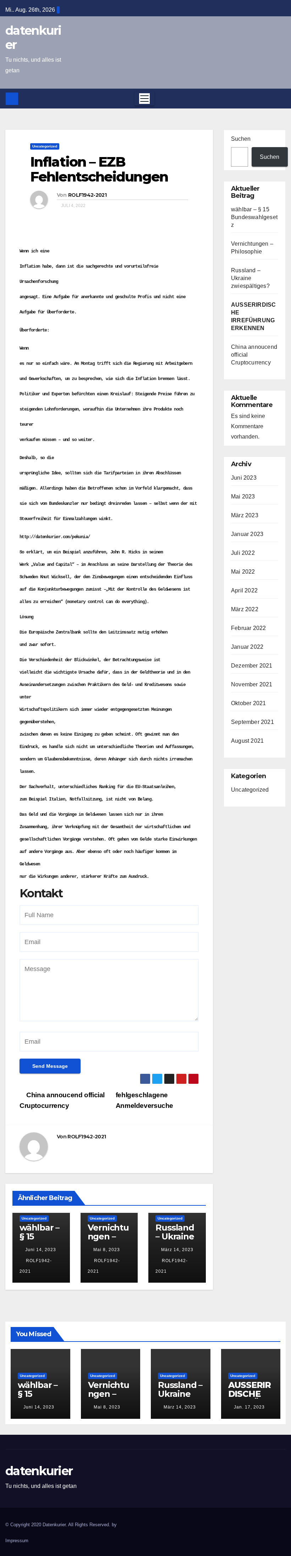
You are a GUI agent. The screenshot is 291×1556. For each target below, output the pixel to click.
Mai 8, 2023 (106, 1249)
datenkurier (33, 37)
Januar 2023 (247, 534)
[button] (278, 98)
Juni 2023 (244, 478)
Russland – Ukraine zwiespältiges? (176, 1240)
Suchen (241, 139)
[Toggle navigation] (144, 98)
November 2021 (252, 684)
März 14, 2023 (177, 1249)
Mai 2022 (243, 572)
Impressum (16, 1540)
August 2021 (247, 741)
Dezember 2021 (252, 666)
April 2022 (244, 590)
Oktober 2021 (248, 703)
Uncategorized (44, 146)
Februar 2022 (248, 628)
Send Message (50, 1066)
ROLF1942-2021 (87, 195)
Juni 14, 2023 (40, 1249)
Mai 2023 (243, 496)
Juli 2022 (243, 553)
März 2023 (244, 515)
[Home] (12, 99)
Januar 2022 (247, 647)
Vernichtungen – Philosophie (109, 1240)
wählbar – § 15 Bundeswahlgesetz (40, 1240)
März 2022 (244, 609)
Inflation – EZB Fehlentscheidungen (99, 169)
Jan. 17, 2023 (249, 1407)
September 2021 (252, 722)
